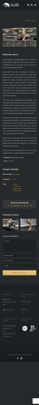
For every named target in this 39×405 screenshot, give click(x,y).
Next (33, 20)
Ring (14, 179)
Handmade (16, 174)
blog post (30, 150)
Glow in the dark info (9, 334)
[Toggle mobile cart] (28, 5)
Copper (15, 184)
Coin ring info (7, 336)
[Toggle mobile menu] (35, 5)
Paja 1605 (8, 299)
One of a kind (17, 186)
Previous (27, 20)
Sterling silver (17, 190)
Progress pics (17, 188)
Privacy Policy (7, 328)
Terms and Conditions (9, 326)
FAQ (4, 331)
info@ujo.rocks (9, 310)
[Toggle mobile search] (32, 5)
